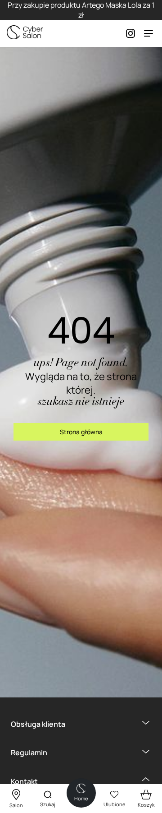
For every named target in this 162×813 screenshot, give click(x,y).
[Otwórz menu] (148, 33)
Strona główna (81, 431)
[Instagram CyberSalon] (126, 33)
